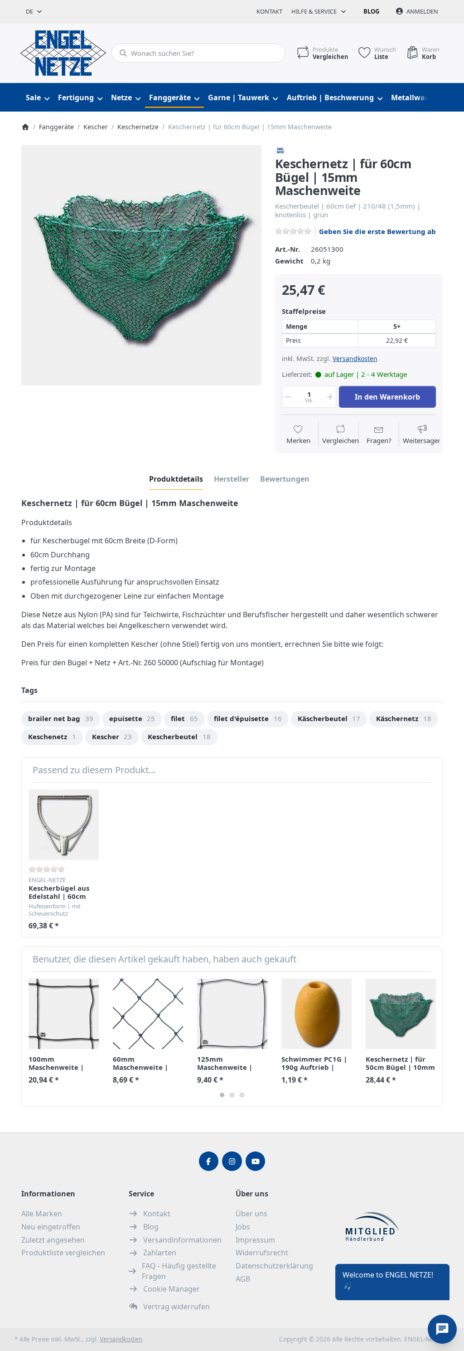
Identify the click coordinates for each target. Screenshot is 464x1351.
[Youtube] (256, 1161)
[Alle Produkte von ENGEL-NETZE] (280, 149)
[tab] (176, 479)
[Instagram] (232, 1161)
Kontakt (269, 11)
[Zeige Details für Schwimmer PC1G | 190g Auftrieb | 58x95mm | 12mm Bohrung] (316, 1014)
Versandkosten (355, 358)
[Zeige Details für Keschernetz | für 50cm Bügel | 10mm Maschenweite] (401, 1014)
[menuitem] (37, 98)
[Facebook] (209, 1161)
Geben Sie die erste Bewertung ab (377, 231)
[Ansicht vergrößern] (141, 265)
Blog (371, 11)
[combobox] (34, 11)
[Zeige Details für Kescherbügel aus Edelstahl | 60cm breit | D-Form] (64, 825)
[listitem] (141, 265)
